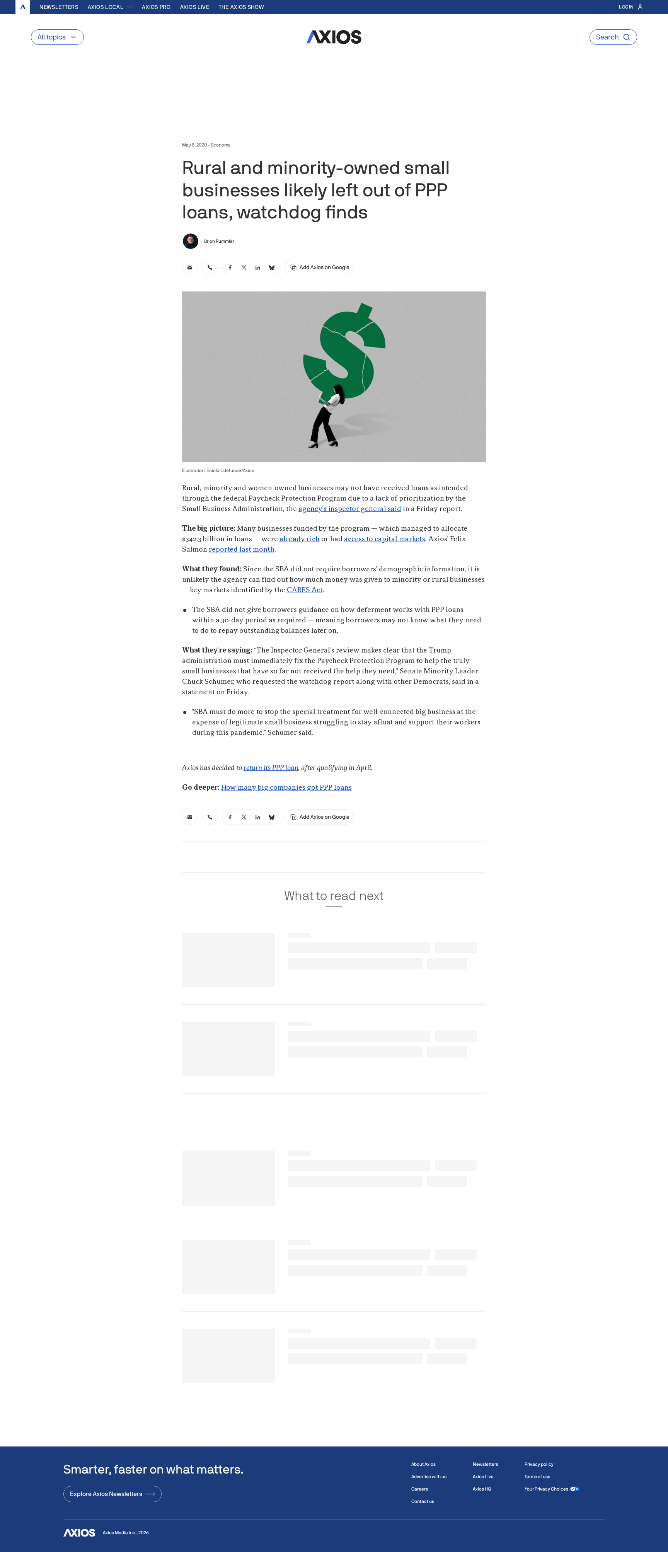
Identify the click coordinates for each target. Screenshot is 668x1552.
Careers (419, 1489)
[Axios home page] (22, 7)
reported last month (241, 549)
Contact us (422, 1501)
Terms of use (537, 1476)
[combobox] (110, 7)
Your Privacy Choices (546, 1489)
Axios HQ (482, 1489)
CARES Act (305, 590)
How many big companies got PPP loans (286, 787)
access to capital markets (384, 539)
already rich (299, 539)
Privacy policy (539, 1464)
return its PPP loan (271, 768)
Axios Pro (156, 7)
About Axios (423, 1464)
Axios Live (195, 7)
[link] (190, 267)
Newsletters (58, 7)
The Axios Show (241, 7)
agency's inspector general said (349, 509)
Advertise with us (428, 1476)
